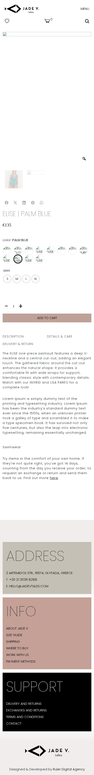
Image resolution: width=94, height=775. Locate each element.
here (54, 478)
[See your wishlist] (7, 21)
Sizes (6, 270)
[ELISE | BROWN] (9, 252)
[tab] (25, 336)
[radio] (7, 279)
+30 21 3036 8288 (23, 579)
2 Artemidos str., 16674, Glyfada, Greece (39, 573)
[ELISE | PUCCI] (40, 261)
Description (13, 336)
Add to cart (47, 318)
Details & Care (60, 336)
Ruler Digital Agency (69, 769)
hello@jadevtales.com (28, 586)
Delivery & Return (18, 344)
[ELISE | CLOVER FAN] (20, 252)
